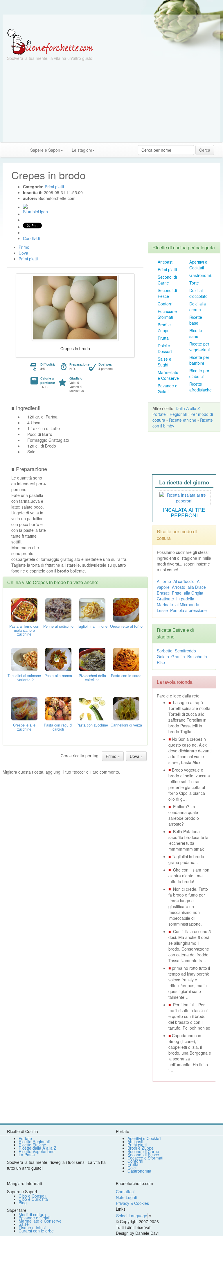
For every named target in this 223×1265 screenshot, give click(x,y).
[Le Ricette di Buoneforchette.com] (50, 41)
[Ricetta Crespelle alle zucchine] (24, 708)
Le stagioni (82, 150)
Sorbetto (164, 651)
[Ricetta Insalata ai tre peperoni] (184, 497)
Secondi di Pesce (167, 293)
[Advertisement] (111, 101)
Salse (24, 1224)
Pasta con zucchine (92, 725)
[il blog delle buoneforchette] (103, 147)
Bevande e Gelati (167, 388)
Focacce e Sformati (167, 314)
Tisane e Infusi (32, 1227)
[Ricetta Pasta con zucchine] (92, 708)
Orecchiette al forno (126, 626)
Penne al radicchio (58, 626)
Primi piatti (167, 269)
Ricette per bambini (199, 360)
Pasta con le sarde (126, 675)
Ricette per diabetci (199, 373)
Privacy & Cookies (132, 1203)
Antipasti (165, 262)
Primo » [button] (113, 756)
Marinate (165, 604)
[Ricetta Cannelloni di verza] (126, 708)
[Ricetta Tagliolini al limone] (92, 609)
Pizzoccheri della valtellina (92, 677)
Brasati (163, 593)
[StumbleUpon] (25, 206)
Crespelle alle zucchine (24, 727)
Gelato (163, 656)
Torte (194, 283)
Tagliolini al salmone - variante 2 (24, 677)
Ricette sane (195, 333)
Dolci (131, 1168)
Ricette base (195, 320)
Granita (178, 656)
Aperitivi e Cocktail (198, 265)
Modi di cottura (32, 1214)
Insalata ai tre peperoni (184, 512)
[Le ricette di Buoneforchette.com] (111, 22)
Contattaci (125, 1191)
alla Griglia (193, 593)
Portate (159, 414)
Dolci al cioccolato (198, 293)
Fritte (176, 593)
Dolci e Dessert (165, 348)
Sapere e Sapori (45, 150)
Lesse (162, 610)
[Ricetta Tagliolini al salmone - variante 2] (24, 658)
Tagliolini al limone (92, 626)
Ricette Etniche (32, 1145)
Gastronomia (201, 275)
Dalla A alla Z (188, 408)
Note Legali (126, 1197)
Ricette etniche (182, 420)
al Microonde (187, 604)
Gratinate (165, 599)
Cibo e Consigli (32, 1196)
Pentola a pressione (188, 610)
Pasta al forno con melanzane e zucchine (24, 630)
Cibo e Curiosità (33, 1199)
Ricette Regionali (34, 1141)
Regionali (178, 414)
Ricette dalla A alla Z (37, 1148)
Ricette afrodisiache (200, 387)
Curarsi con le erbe (36, 1231)
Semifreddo (185, 651)
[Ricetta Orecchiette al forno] (126, 609)
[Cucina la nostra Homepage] (6, 150)
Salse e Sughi (164, 362)
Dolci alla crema (197, 306)
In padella (185, 599)
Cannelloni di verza (126, 725)
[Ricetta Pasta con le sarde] (126, 658)
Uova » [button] (136, 756)
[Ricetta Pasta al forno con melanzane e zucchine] (24, 609)
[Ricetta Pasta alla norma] (58, 658)
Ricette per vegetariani (199, 347)
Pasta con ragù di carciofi (58, 727)
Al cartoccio (184, 581)
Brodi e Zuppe (164, 327)
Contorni (165, 304)
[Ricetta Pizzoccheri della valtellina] (92, 658)
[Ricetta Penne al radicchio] (58, 609)
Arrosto (178, 587)
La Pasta (27, 1154)
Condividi (31, 238)
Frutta (163, 338)
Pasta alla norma (58, 675)
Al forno (164, 581)
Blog (23, 1202)
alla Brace (197, 587)
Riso (161, 662)
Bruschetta (197, 656)
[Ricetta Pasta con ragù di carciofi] (58, 708)
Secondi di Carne (167, 280)
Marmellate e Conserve (168, 375)
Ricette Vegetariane (37, 1151)
